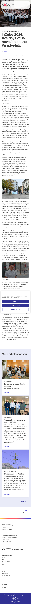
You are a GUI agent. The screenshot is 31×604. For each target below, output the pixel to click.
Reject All (15, 301)
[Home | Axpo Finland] (7, 5)
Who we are (5, 573)
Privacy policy (7, 595)
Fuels (3, 564)
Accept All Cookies (15, 305)
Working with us (6, 575)
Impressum (24, 595)
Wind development (6, 561)
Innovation (5, 55)
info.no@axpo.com (7, 548)
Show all (23, 501)
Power (3, 557)
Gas (3, 559)
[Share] (2, 52)
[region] (15, 302)
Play (15, 270)
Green (3, 563)
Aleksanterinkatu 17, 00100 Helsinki (13, 550)
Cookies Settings (15, 309)
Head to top (26, 512)
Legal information (16, 595)
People (22, 55)
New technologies (14, 55)
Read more (6, 392)
